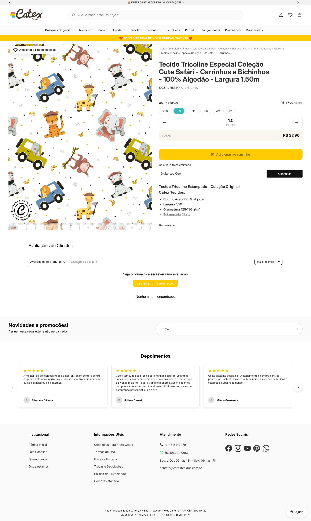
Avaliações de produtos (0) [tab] (48, 261)
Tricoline (279, 48)
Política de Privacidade (110, 474)
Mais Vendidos (262, 48)
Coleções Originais (229, 48)
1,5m (192, 110)
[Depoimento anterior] (12, 387)
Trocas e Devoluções (108, 466)
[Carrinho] (299, 15)
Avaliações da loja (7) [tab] (84, 261)
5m (230, 110)
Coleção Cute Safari (204, 48)
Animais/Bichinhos (179, 48)
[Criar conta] (296, 329)
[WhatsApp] (266, 448)
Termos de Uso (104, 452)
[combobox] (150, 15)
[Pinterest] (256, 448)
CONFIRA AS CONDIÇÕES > (167, 2)
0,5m (165, 110)
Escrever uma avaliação (155, 283)
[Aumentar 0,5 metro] (296, 122)
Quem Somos (38, 459)
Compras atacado (106, 481)
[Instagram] (238, 448)
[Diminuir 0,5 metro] (164, 122)
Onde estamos (39, 466)
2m (206, 110)
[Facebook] (228, 448)
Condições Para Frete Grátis (113, 444)
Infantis (247, 48)
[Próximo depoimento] (298, 387)
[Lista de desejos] (290, 15)
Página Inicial (38, 444)
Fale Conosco (38, 452)
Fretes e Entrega (105, 459)
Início (162, 48)
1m (179, 110)
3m (218, 110)
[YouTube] (247, 448)
